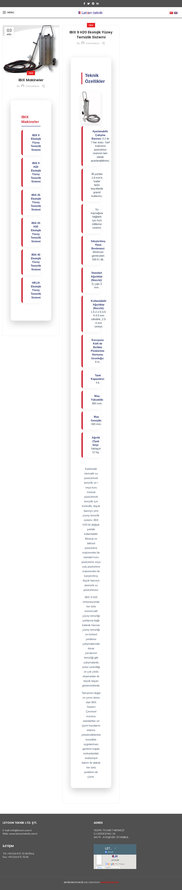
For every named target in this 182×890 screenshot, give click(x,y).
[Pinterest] (93, 3)
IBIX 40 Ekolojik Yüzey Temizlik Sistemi (36, 262)
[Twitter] (88, 3)
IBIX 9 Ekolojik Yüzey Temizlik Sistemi (36, 142)
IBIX (31, 73)
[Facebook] (84, 3)
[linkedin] (97, 3)
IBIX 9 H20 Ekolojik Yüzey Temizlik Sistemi (91, 35)
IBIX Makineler (31, 79)
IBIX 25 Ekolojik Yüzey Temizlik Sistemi (36, 202)
